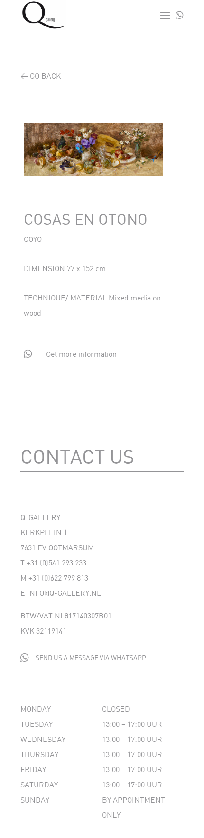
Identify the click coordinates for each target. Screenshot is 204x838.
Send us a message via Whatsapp (91, 657)
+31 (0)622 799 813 (58, 577)
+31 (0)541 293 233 (56, 562)
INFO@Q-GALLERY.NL (64, 592)
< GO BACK (40, 75)
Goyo (33, 238)
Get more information (81, 353)
